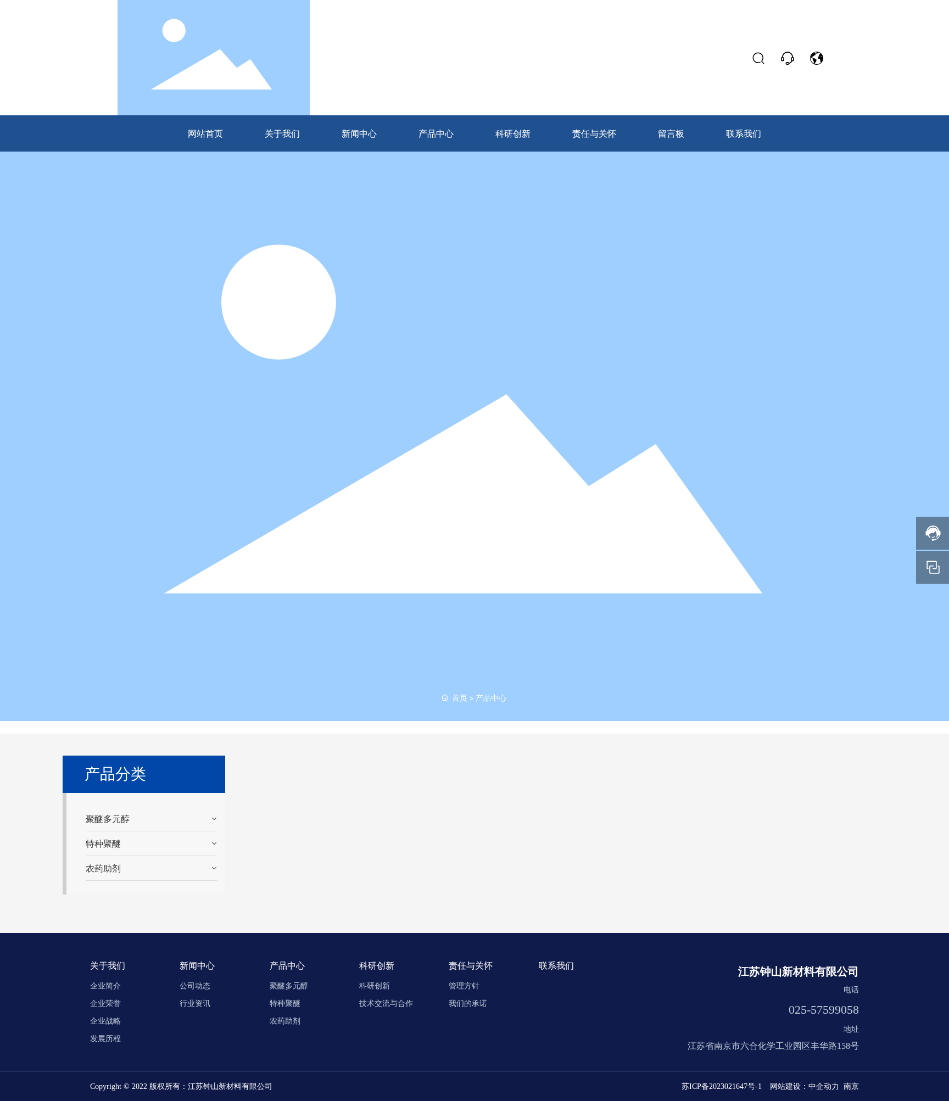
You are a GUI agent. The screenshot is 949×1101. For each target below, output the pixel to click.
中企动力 (823, 1086)
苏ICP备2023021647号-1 (722, 1086)
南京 (851, 1086)
